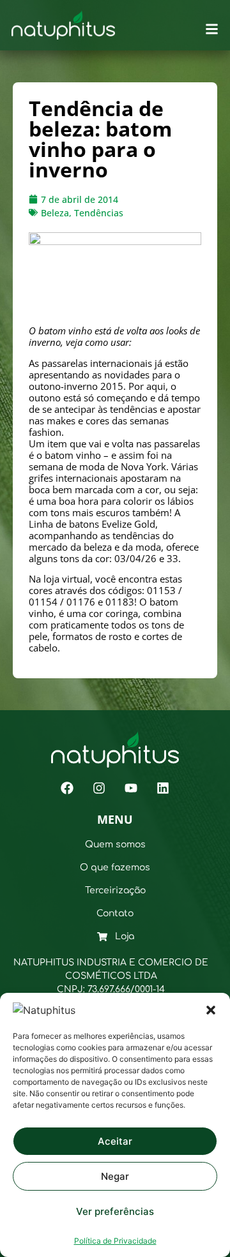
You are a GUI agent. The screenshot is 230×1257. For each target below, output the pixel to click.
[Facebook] (67, 788)
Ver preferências (115, 1211)
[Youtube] (131, 788)
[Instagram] (99, 788)
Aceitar (115, 1141)
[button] (210, 1010)
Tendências (98, 213)
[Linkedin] (163, 788)
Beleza (55, 213)
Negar (115, 1176)
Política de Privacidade (115, 1241)
